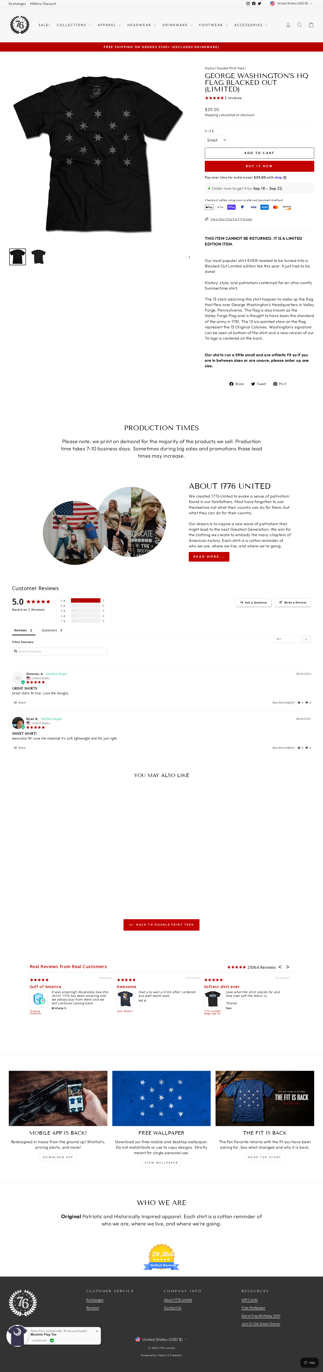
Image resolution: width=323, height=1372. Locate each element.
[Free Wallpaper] (161, 1098)
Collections (72, 25)
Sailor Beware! (124, 1011)
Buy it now (259, 166)
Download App (58, 1157)
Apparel (108, 25)
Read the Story (264, 1157)
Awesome (126, 986)
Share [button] (22, 702)
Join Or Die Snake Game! (260, 1324)
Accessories (249, 25)
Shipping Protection (35, 1012)
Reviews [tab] (20, 630)
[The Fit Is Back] (265, 1098)
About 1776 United (178, 1300)
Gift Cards (249, 1300)
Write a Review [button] (295, 602)
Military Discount (43, 4)
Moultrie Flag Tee (43, 1334)
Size (210, 131)
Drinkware (176, 25)
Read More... (209, 557)
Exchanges (17, 4)
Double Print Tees (230, 68)
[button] (300, 702)
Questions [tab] (49, 630)
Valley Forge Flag (221, 315)
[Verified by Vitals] (52, 1340)
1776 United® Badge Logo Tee (212, 1012)
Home (209, 68)
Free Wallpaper (253, 1308)
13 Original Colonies (249, 327)
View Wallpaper (161, 1162)
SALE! (44, 25)
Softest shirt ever (222, 986)
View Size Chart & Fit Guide (231, 219)
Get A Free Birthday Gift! (260, 1316)
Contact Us (172, 1308)
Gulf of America (46, 986)
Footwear (211, 25)
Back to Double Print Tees (164, 924)
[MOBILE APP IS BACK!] (58, 1098)
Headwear (140, 25)
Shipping (211, 115)
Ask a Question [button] (256, 602)
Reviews (92, 1308)
